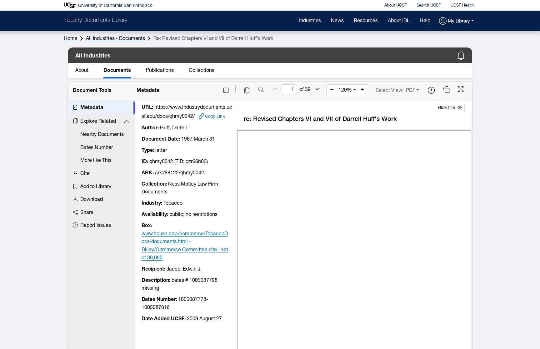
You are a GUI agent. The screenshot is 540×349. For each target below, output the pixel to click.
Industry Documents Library (95, 20)
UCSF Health (462, 5)
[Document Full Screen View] (460, 90)
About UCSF (395, 5)
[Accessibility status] (431, 90)
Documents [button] (117, 70)
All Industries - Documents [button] (115, 38)
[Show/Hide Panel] (226, 90)
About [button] (81, 70)
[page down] (317, 90)
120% (345, 90)
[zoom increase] (362, 90)
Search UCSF (429, 5)
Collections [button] (201, 70)
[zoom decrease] (332, 90)
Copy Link (215, 116)
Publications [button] (160, 70)
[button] (456, 21)
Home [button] (71, 38)
